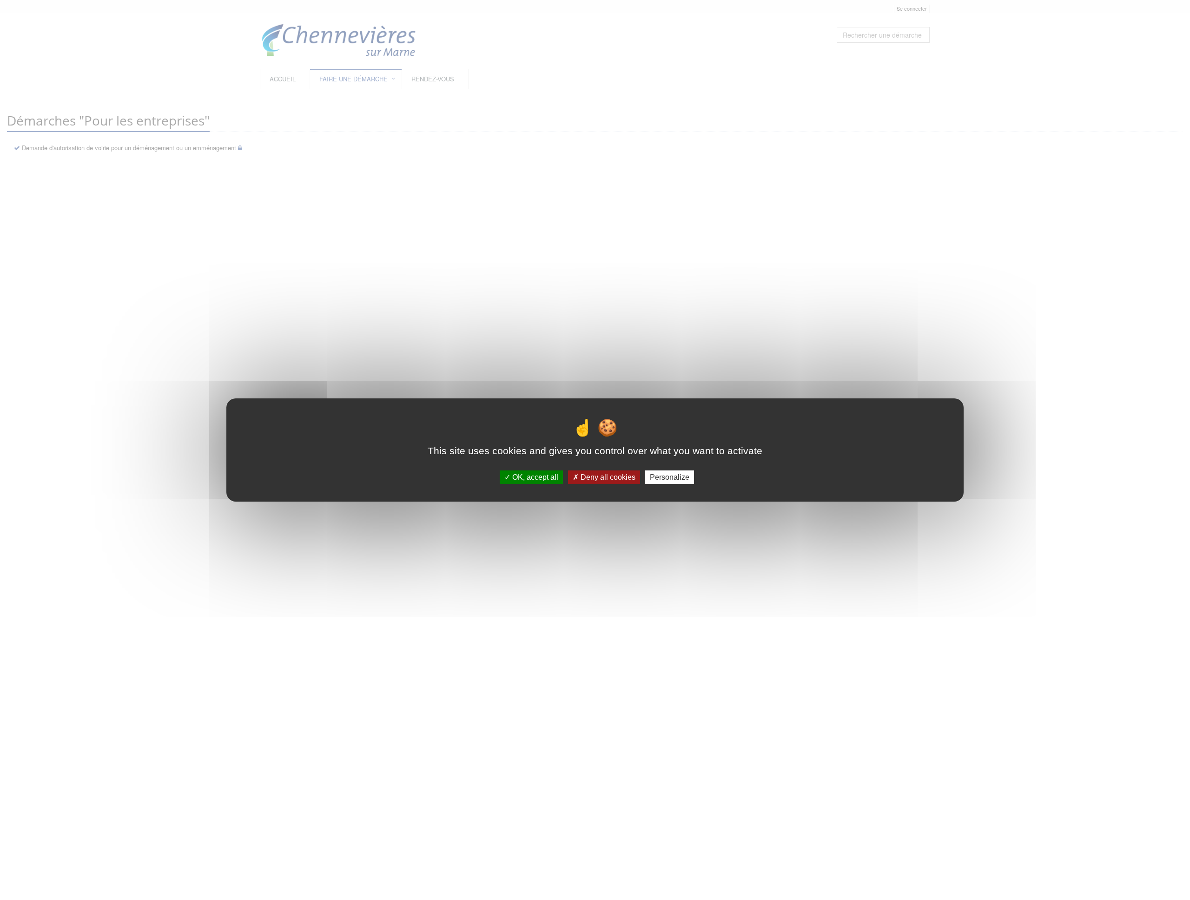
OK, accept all (534, 477)
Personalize (669, 477)
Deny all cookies (607, 477)
